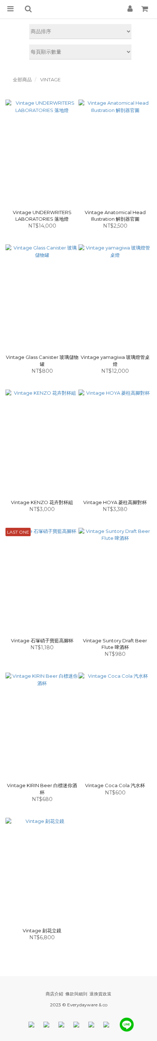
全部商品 (22, 79)
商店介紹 (54, 994)
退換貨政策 (100, 994)
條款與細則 (76, 994)
